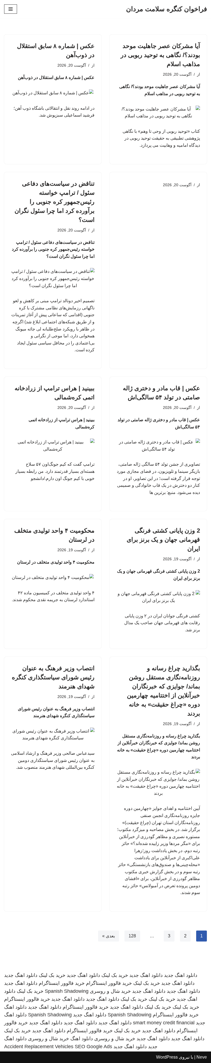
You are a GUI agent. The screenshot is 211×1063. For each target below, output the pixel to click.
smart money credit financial (164, 1022)
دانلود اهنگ (15, 1007)
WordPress (167, 1057)
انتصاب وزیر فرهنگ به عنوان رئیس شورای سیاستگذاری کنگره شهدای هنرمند (53, 677)
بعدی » (108, 936)
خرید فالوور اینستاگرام (109, 983)
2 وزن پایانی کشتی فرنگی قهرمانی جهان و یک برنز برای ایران (163, 539)
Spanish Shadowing (66, 991)
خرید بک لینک (114, 975)
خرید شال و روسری (110, 991)
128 (132, 936)
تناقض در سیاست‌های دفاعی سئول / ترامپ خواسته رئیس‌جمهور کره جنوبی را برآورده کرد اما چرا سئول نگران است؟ (55, 201)
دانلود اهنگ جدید (180, 975)
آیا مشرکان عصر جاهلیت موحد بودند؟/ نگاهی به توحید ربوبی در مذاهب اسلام (160, 55)
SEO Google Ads (93, 1046)
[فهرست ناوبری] (10, 9)
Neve (201, 1057)
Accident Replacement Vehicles (38, 1046)
